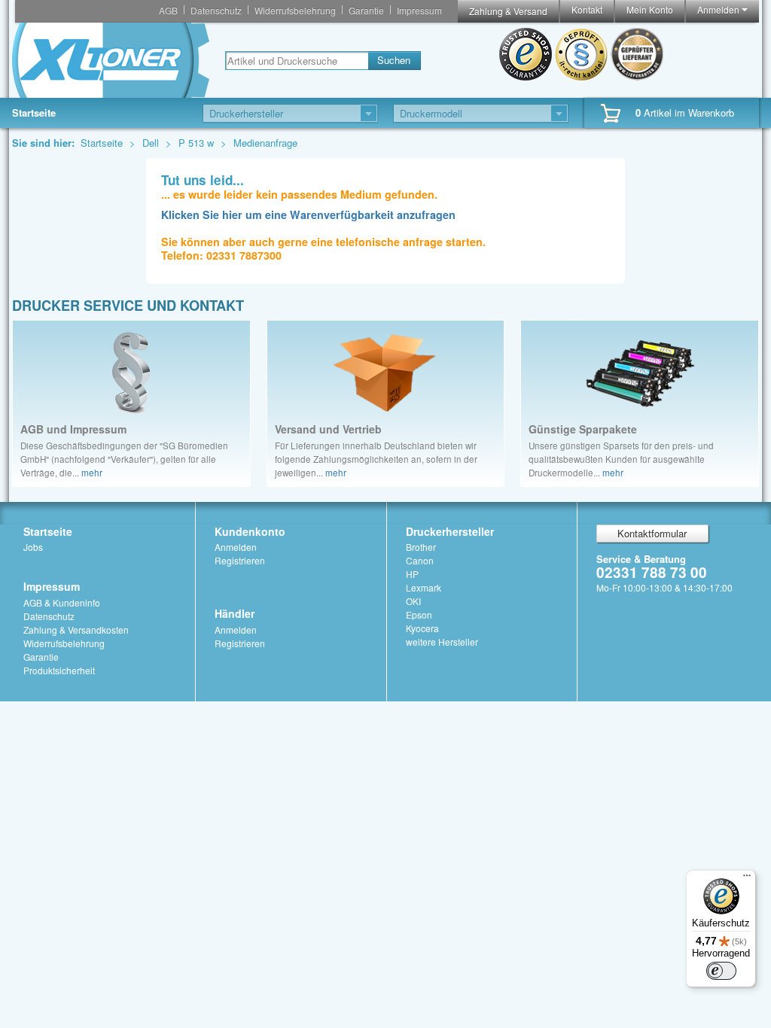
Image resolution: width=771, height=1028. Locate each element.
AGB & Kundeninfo (61, 602)
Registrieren (240, 560)
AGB (168, 10)
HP (412, 573)
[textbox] (296, 60)
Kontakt (586, 9)
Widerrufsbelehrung (295, 10)
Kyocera (422, 628)
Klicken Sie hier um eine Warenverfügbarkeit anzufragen (308, 214)
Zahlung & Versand (508, 11)
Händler (234, 613)
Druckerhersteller (450, 531)
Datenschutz (216, 10)
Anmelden (719, 9)
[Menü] (747, 879)
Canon (420, 560)
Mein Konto (649, 9)
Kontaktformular (652, 533)
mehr (91, 473)
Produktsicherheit (59, 670)
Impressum (419, 10)
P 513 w (197, 142)
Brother (421, 546)
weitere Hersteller (442, 641)
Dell (152, 142)
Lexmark (423, 587)
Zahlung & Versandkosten (76, 629)
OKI (413, 601)
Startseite (34, 112)
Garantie (366, 10)
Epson (419, 614)
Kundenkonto (250, 531)
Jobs (33, 546)
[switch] (721, 971)
